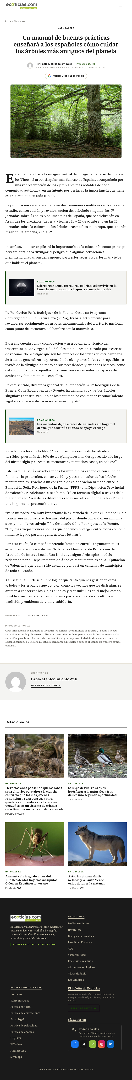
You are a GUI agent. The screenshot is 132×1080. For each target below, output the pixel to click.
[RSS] (92, 1044)
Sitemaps (16, 1057)
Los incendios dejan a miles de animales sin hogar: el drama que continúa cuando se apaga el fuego (76, 426)
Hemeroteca (18, 1050)
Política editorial (20, 1007)
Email (45, 615)
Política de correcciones (25, 1013)
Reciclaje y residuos (80, 961)
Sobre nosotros (19, 1000)
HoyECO (15, 1038)
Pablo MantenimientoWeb (56, 63)
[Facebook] (75, 1044)
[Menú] (120, 5)
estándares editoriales (63, 642)
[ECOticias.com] (21, 6)
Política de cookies (22, 1032)
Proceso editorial (85, 64)
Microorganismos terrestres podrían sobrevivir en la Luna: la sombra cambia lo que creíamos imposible (77, 287)
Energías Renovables (81, 936)
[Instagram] (101, 1044)
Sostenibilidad (77, 955)
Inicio (8, 21)
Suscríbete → (84, 1008)
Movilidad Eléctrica (80, 942)
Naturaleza (19, 21)
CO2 (70, 948)
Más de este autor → (46, 685)
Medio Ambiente (78, 923)
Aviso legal (17, 1019)
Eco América (76, 980)
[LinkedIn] (110, 1044)
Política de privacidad (23, 1025)
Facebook (33, 615)
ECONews (16, 1044)
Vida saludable (77, 973)
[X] (83, 1044)
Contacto (16, 994)
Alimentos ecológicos (81, 967)
